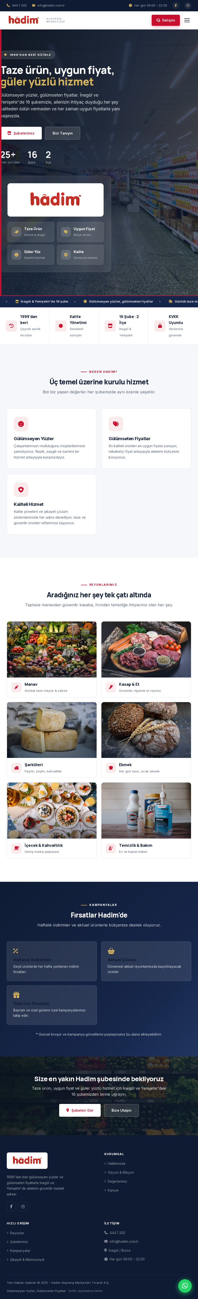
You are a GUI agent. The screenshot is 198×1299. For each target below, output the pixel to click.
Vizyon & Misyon (121, 1172)
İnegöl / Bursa (119, 1250)
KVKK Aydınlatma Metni (86, 1291)
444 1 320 (117, 1233)
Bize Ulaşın (121, 1110)
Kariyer (113, 1190)
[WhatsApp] (185, 1286)
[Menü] (187, 20)
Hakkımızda (116, 1163)
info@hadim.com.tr (124, 1241)
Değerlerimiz (117, 1181)
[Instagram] (187, 5)
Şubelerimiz (24, 133)
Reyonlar (17, 1233)
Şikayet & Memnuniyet (27, 1260)
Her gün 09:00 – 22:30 (127, 1259)
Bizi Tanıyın (63, 133)
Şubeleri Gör (82, 1110)
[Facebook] (175, 5)
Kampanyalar (20, 1251)
